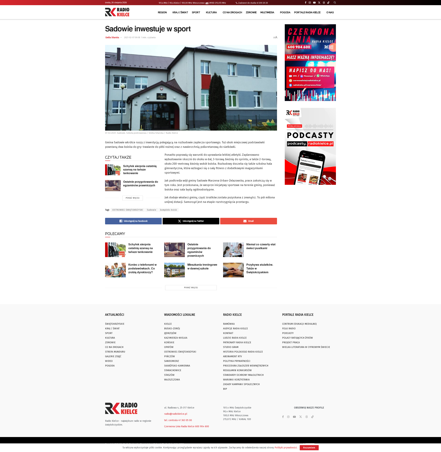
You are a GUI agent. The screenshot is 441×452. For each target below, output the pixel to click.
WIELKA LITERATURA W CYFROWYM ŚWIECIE (306, 347)
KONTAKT (228, 333)
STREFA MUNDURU (115, 351)
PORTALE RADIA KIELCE (307, 12)
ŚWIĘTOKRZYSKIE (114, 323)
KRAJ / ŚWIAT (180, 12)
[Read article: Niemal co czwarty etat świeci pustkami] (233, 249)
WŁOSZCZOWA (172, 379)
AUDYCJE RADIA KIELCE (235, 328)
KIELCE (168, 323)
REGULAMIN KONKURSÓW (237, 370)
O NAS (330, 12)
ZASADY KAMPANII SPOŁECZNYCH (241, 384)
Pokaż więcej (133, 198)
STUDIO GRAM (230, 347)
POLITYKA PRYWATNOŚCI (236, 361)
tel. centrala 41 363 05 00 (178, 420)
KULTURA (211, 12)
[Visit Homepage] (118, 12)
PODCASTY (288, 333)
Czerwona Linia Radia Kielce (179, 426)
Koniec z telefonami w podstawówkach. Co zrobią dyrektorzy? (142, 268)
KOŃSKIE (169, 342)
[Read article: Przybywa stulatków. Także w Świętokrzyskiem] (233, 270)
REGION (162, 12)
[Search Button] (335, 2)
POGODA (285, 12)
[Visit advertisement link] (310, 62)
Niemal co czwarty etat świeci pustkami (260, 246)
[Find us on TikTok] (328, 2)
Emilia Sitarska (112, 37)
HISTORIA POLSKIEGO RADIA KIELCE (243, 351)
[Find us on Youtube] (314, 2)
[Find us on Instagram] (310, 2)
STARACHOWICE (172, 370)
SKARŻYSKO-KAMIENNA (177, 365)
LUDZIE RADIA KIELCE (235, 337)
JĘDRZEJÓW (170, 333)
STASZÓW (169, 375)
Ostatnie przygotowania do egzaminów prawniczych (140, 183)
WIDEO (109, 361)
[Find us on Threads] (324, 2)
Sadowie (151, 210)
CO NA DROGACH (232, 12)
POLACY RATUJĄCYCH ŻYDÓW (297, 337)
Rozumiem (309, 447)
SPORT (196, 12)
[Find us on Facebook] (305, 2)
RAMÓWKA (229, 323)
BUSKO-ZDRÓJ (172, 328)
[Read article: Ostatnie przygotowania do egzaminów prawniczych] (113, 185)
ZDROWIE (251, 12)
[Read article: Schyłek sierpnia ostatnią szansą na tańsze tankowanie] (113, 169)
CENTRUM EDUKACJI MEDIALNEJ (299, 323)
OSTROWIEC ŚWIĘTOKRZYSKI (127, 210)
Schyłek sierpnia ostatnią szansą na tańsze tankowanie (140, 169)
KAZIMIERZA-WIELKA (175, 337)
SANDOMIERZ (171, 361)
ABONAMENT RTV (232, 356)
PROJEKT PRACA (291, 342)
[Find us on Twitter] (319, 2)
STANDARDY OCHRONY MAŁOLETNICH (243, 375)
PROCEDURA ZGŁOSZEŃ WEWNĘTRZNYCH (245, 365)
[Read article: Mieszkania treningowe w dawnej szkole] (174, 270)
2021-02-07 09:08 (132, 37)
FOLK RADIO (289, 328)
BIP (225, 388)
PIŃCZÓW (169, 356)
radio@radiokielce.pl (175, 413)
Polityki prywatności (286, 447)
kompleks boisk (168, 210)
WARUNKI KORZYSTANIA (236, 379)
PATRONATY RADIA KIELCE (237, 342)
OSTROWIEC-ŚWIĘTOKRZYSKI (180, 351)
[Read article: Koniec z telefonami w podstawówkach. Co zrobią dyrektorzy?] (115, 270)
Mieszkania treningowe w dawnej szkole (202, 266)
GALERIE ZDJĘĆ (113, 356)
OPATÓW (168, 347)
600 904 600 (202, 426)
